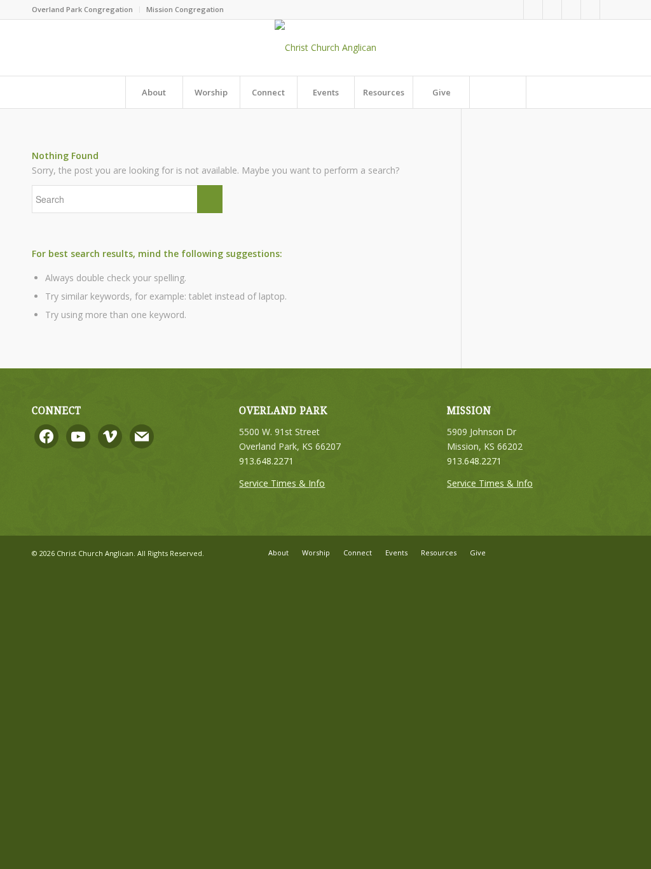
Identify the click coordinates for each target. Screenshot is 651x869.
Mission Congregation (185, 9)
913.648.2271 (266, 461)
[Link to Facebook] (533, 9)
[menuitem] (86, 9)
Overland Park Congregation (82, 9)
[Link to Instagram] (514, 9)
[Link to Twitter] (552, 9)
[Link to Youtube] (590, 9)
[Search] (497, 92)
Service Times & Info (282, 483)
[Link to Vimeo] (571, 9)
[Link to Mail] (609, 9)
